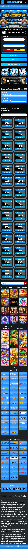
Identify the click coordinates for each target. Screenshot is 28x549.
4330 (7, 273)
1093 (7, 215)
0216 (20, 134)
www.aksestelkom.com (16, 32)
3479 (7, 250)
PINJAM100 (6, 496)
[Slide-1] (10, 26)
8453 (7, 122)
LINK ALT (14, 60)
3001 (20, 146)
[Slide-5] (20, 26)
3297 (7, 204)
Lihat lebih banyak (20, 287)
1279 (20, 262)
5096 (7, 227)
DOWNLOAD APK (14, 64)
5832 (20, 192)
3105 (7, 169)
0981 (20, 169)
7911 (7, 238)
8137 (20, 227)
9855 (20, 215)
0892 (7, 146)
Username (6, 36)
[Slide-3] (15, 26)
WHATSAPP (14, 55)
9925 (7, 157)
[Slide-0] (7, 26)
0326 (7, 262)
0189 (20, 157)
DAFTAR (19, 50)
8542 (20, 180)
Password (6, 43)
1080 (20, 250)
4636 (7, 192)
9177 (20, 204)
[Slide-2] (13, 26)
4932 (20, 122)
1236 (20, 238)
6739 (7, 180)
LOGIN (8, 50)
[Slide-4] (18, 26)
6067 (20, 273)
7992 (7, 134)
